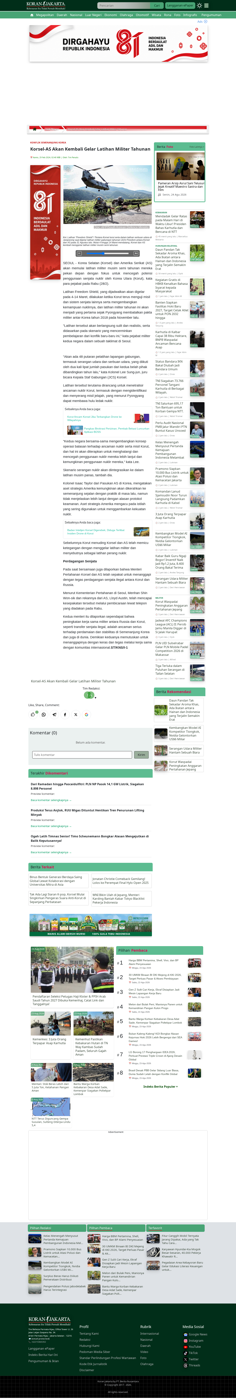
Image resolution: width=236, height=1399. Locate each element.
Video (144, 1352)
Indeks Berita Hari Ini (43, 1355)
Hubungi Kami (89, 1346)
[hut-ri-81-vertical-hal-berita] (45, 222)
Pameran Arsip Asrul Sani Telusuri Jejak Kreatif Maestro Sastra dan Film (181, 186)
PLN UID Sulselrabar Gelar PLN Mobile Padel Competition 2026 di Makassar (171, 649)
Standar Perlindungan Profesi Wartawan (107, 1358)
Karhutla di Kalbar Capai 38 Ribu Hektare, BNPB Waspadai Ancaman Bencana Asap (171, 339)
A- (79, 253)
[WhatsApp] (43, 714)
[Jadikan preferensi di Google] (86, 714)
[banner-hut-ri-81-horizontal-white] (119, 43)
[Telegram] (54, 714)
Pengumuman (211, 15)
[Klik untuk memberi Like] (33, 714)
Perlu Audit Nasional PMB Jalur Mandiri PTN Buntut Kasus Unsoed (171, 427)
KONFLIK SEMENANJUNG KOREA (48, 142)
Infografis (190, 15)
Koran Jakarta (105, 1381)
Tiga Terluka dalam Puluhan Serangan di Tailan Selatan (170, 670)
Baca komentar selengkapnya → (51, 800)
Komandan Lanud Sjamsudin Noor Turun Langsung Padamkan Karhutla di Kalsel (171, 497)
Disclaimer (86, 1370)
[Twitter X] (75, 714)
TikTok (193, 1353)
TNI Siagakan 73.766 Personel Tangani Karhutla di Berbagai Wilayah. (169, 386)
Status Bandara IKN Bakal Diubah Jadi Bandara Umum (169, 365)
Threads (194, 1365)
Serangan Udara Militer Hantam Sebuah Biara (171, 580)
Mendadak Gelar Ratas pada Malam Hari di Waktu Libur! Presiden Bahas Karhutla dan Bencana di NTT (171, 224)
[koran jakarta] (35, 129)
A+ (136, 253)
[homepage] (49, 1322)
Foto (143, 1358)
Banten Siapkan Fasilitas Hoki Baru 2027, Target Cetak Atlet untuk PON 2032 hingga (171, 310)
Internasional (149, 1334)
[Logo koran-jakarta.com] (45, 6)
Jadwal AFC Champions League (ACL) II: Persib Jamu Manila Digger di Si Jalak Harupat (171, 626)
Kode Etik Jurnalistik (93, 1364)
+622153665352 (39, 1341)
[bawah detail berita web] (91, 925)
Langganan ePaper (180, 5)
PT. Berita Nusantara (127, 1381)
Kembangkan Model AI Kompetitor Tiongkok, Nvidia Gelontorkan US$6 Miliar (171, 539)
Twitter (193, 1359)
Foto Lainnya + (197, 146)
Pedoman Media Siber (94, 1352)
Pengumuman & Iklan (43, 1361)
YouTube (194, 1347)
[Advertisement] (118, 95)
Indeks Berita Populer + (160, 1087)
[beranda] (32, 15)
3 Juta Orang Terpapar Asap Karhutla (170, 516)
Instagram (195, 1341)
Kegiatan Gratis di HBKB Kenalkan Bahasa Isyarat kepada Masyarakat (171, 285)
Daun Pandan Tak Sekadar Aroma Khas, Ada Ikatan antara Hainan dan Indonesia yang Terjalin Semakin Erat (170, 259)
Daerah (145, 1346)
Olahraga (146, 1364)
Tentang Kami (89, 1334)
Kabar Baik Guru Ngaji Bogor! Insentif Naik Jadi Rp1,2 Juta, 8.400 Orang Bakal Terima (170, 561)
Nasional (146, 1340)
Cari (157, 6)
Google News (197, 1334)
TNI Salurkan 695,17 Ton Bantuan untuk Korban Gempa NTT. (169, 407)
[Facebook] (65, 714)
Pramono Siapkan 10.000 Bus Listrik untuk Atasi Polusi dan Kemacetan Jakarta (172, 474)
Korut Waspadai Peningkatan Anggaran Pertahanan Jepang (171, 605)
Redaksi (84, 1340)
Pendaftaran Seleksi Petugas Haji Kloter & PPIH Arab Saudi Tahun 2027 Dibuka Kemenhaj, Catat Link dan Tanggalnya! (69, 1000)
